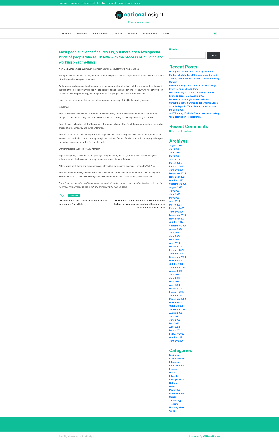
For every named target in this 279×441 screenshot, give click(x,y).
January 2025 (176, 211)
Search (173, 49)
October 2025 (176, 180)
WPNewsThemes (211, 436)
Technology (175, 400)
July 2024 (174, 232)
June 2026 (174, 152)
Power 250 (174, 390)
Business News (177, 358)
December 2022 (177, 299)
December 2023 (177, 257)
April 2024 (174, 243)
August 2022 (175, 313)
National (112, 3)
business (74, 195)
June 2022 (174, 320)
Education (74, 3)
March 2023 (175, 288)
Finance (173, 369)
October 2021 (176, 337)
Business (63, 3)
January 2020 (176, 341)
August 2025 (175, 187)
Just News (194, 436)
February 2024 (176, 250)
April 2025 (174, 201)
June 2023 (174, 278)
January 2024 (176, 253)
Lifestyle (101, 3)
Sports (137, 3)
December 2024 (177, 215)
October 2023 (176, 264)
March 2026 (175, 163)
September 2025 (177, 184)
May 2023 (174, 281)
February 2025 (176, 208)
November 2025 (177, 177)
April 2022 (174, 327)
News (172, 386)
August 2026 (175, 145)
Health (172, 372)
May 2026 (174, 156)
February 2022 (176, 334)
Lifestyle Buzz (176, 379)
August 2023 (175, 271)
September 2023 (177, 267)
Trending (173, 404)
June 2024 (174, 236)
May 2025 (174, 198)
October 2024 (176, 222)
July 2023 (174, 274)
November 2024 (177, 218)
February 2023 (176, 292)
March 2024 (175, 246)
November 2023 (177, 260)
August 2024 (175, 229)
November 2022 (177, 302)
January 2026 (176, 170)
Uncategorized (177, 407)
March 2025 (175, 204)
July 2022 (174, 316)
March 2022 (175, 330)
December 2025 (177, 173)
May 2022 (174, 323)
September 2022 (177, 309)
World (172, 411)
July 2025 (174, 191)
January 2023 (176, 295)
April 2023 (174, 285)
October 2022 (176, 306)
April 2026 (174, 159)
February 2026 (176, 166)
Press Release (125, 3)
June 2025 (174, 194)
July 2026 (174, 149)
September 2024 (177, 225)
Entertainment (88, 3)
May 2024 (174, 239)
